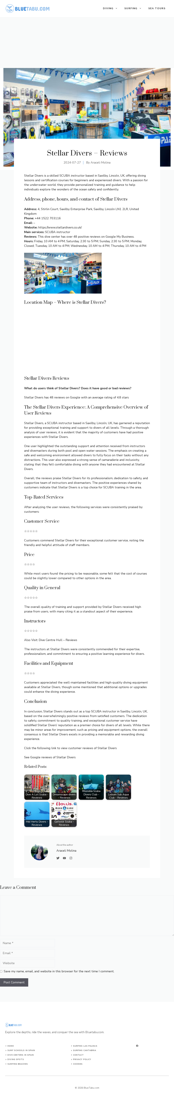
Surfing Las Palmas (85, 1046)
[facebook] (137, 1046)
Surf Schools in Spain (21, 1050)
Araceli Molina (100, 162)
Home (10, 1046)
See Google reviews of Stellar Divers (50, 757)
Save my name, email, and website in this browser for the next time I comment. (59, 971)
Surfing (130, 8)
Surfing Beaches (17, 1064)
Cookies (78, 1064)
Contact (78, 1055)
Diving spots (15, 1059)
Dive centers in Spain (20, 1055)
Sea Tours (157, 8)
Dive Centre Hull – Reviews (58, 640)
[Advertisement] (87, 42)
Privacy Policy (82, 1059)
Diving (108, 8)
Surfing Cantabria (84, 1050)
